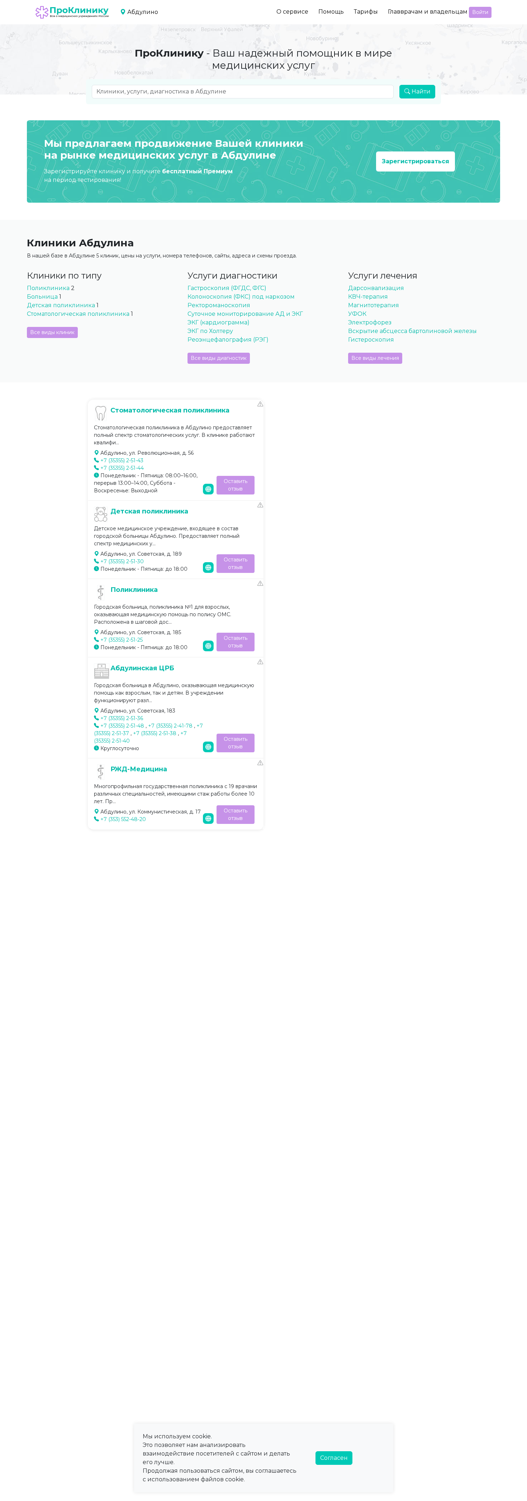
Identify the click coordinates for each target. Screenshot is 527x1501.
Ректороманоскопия (218, 305)
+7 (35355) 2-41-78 (170, 726)
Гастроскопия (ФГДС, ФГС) (226, 288)
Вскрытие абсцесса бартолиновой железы (412, 331)
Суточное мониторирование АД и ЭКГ (245, 313)
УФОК (357, 313)
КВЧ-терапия (368, 296)
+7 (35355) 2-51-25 (121, 640)
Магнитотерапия (373, 305)
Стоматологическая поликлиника (79, 313)
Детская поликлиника (61, 305)
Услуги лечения (382, 275)
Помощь (331, 11)
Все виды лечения (375, 358)
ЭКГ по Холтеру (210, 331)
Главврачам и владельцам (427, 11)
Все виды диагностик (219, 358)
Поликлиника (48, 288)
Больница (42, 296)
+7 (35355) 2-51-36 (121, 718)
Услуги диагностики (232, 275)
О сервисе (292, 11)
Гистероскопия (371, 339)
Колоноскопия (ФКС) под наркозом (241, 296)
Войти (480, 12)
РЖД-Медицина (138, 769)
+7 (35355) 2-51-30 (122, 561)
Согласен (334, 1457)
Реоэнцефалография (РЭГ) (228, 339)
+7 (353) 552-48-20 (123, 819)
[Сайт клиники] (208, 488)
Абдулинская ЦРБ (142, 668)
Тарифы (366, 11)
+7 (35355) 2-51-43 (121, 460)
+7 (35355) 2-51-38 (154, 733)
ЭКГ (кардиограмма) (218, 322)
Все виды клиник (52, 332)
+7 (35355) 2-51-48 (122, 726)
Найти (420, 91)
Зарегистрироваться (415, 161)
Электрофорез (369, 322)
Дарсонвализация (376, 288)
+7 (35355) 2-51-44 (122, 468)
